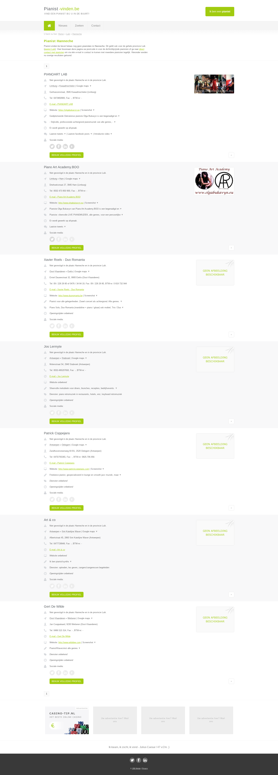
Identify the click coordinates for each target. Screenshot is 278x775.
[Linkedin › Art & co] (65, 586)
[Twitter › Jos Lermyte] (52, 412)
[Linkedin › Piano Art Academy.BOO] (65, 239)
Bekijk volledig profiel (66, 155)
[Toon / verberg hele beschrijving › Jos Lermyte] (99, 388)
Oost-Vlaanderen (57, 271)
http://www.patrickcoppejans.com (73, 469)
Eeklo (70, 271)
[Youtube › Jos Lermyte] (71, 412)
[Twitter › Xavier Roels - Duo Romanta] (52, 325)
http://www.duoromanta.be (70, 295)
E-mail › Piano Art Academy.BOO (65, 197)
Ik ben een (219, 11)
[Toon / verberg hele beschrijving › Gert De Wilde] (99, 648)
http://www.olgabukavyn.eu (70, 203)
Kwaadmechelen (67, 86)
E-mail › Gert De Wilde (60, 636)
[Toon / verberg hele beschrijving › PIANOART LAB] (99, 116)
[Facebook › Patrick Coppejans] (58, 499)
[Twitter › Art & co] (52, 586)
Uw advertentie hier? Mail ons (115, 719)
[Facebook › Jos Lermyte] (58, 412)
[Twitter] (132, 760)
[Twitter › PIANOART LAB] (52, 146)
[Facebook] (138, 760)
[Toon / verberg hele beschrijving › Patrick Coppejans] (99, 475)
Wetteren (72, 618)
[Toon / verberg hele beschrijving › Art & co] (99, 561)
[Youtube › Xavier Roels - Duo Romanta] (71, 325)
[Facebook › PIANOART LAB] (58, 146)
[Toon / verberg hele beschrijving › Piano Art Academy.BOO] (99, 208)
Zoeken (79, 25)
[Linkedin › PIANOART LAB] (65, 146)
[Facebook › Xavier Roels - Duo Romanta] (58, 325)
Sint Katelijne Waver (71, 531)
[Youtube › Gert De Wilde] (71, 672)
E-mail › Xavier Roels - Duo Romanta (67, 289)
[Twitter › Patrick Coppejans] (52, 499)
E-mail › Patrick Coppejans (62, 463)
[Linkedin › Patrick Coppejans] (65, 499)
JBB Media (136, 768)
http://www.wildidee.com (69, 642)
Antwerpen (54, 358)
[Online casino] (69, 721)
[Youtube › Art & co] (71, 586)
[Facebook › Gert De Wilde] (58, 672)
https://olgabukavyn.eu (69, 110)
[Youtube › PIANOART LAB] (71, 146)
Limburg (53, 86)
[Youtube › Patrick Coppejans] (71, 499)
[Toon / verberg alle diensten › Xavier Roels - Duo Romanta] (99, 307)
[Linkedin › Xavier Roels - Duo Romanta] (65, 325)
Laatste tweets (58, 134)
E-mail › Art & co (57, 549)
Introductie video (103, 134)
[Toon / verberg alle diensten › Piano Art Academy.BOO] (99, 214)
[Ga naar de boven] (231, 155)
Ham (61, 179)
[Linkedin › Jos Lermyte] (65, 412)
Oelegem (66, 445)
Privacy (145, 768)
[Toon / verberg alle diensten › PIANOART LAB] (99, 122)
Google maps (84, 86)
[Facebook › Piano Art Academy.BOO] (58, 239)
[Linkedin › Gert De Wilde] (65, 672)
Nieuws (63, 25)
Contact (95, 25)
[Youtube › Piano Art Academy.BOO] (71, 239)
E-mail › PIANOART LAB (61, 104)
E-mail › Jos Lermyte (59, 376)
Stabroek (66, 358)
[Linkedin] (145, 760)
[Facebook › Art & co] (58, 586)
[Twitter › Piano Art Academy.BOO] (52, 239)
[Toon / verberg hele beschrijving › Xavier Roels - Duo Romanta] (99, 301)
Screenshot (88, 110)
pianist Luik (50, 49)
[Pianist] (49, 26)
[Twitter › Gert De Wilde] (52, 672)
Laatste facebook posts (80, 134)
